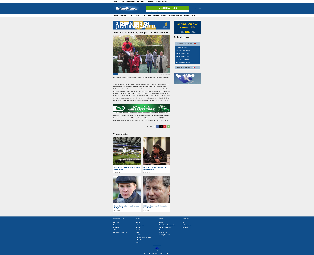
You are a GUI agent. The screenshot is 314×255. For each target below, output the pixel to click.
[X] (161, 126)
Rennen (116, 74)
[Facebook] (157, 126)
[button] (196, 9)
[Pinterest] (164, 126)
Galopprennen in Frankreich (184, 67)
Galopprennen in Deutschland (185, 43)
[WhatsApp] (168, 126)
